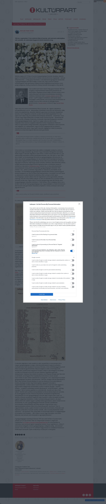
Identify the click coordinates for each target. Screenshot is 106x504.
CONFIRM (42, 294)
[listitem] (53, 231)
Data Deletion (44, 299)
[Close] (79, 204)
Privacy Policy (61, 299)
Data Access (53, 299)
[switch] (72, 234)
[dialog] (53, 252)
